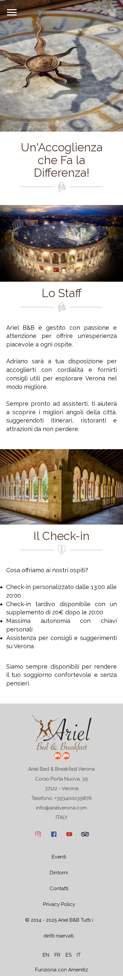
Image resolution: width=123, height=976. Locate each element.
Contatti (59, 888)
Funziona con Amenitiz (61, 970)
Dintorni (59, 873)
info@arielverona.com (61, 808)
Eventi (59, 857)
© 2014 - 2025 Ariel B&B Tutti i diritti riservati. (59, 928)
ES (69, 955)
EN (46, 955)
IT (79, 955)
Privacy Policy (59, 904)
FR (57, 955)
